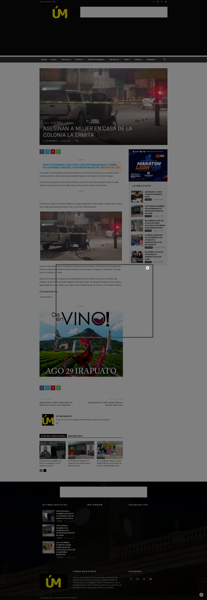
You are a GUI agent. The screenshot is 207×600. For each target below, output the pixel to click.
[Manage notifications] (201, 595)
